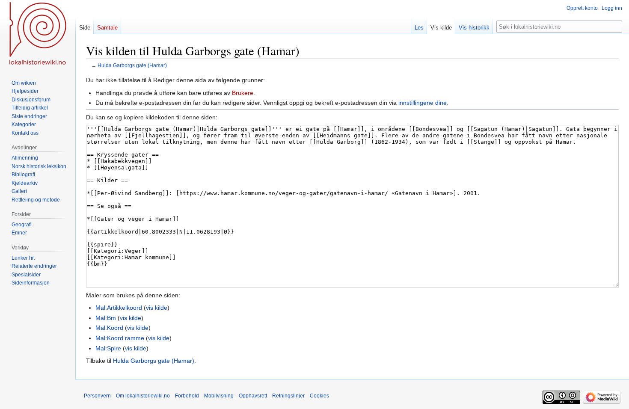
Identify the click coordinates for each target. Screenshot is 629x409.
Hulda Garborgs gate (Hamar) (132, 65)
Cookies (319, 396)
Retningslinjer (288, 396)
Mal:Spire (108, 348)
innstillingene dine (422, 102)
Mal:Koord (109, 327)
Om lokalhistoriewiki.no (143, 396)
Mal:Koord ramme (119, 338)
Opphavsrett (253, 396)
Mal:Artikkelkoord (118, 307)
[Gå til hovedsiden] (37, 34)
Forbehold (187, 396)
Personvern (97, 396)
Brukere (242, 92)
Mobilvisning (219, 396)
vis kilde (156, 307)
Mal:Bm (105, 317)
